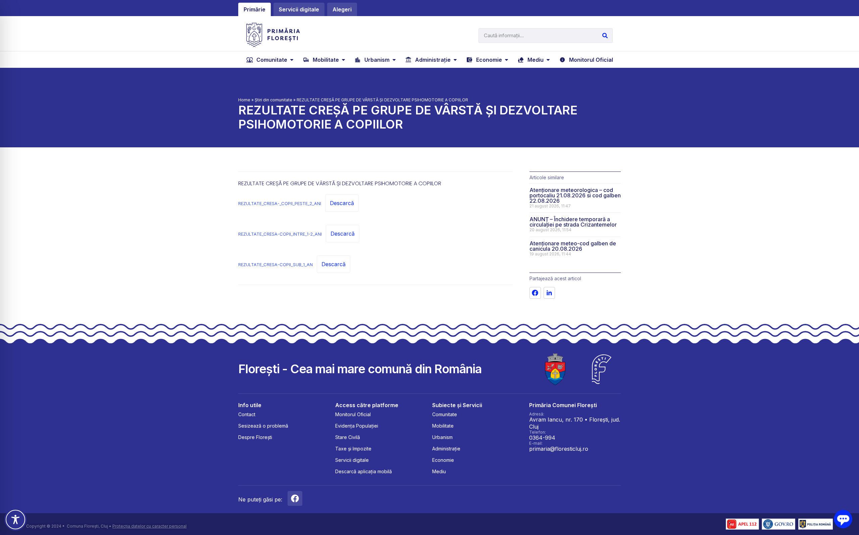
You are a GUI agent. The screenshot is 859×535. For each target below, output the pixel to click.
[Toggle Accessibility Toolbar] (15, 519)
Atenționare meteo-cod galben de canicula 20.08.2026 (572, 246)
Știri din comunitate (273, 99)
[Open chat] (843, 519)
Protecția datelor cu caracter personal (149, 526)
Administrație (446, 448)
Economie (443, 460)
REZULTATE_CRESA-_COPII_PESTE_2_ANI (279, 203)
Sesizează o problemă (263, 426)
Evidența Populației (356, 426)
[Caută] (605, 36)
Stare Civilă (347, 437)
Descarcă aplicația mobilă (363, 471)
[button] (270, 59)
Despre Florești (255, 437)
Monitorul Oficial (353, 414)
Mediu (439, 471)
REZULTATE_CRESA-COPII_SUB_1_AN (275, 264)
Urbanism (442, 437)
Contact (246, 414)
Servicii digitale (352, 460)
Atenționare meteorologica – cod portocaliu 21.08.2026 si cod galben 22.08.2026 (575, 195)
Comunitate (444, 414)
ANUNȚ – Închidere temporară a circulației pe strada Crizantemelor (573, 222)
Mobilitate (443, 426)
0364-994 (542, 437)
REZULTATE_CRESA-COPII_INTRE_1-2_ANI (280, 234)
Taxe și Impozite (353, 448)
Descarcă (342, 203)
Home (244, 99)
